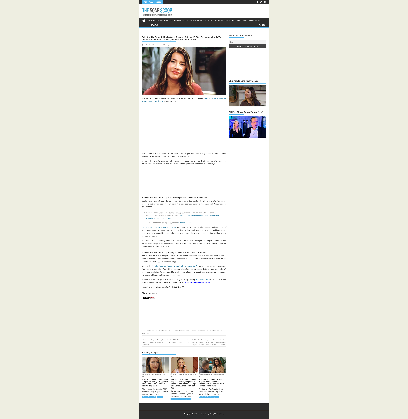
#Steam (216, 214)
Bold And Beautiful (176, 329)
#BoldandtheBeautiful (203, 214)
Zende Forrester (214, 329)
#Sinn (148, 216)
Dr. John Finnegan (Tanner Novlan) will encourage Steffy (175, 264)
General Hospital (197, 21)
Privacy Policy (255, 21)
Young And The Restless (218, 21)
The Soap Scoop (203, 277)
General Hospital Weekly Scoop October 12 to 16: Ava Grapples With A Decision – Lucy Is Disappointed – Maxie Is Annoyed (163, 340)
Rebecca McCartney (163, 45)
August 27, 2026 (149, 372)
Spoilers (164, 329)
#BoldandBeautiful (187, 214)
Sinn (207, 329)
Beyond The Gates (178, 21)
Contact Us (153, 25)
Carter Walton (201, 329)
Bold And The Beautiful (150, 329)
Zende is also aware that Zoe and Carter (159, 225)
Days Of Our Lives (239, 21)
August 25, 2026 (205, 372)
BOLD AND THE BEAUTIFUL (158, 21)
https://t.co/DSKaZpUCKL (161, 216)
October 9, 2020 (184, 221)
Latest (160, 329)
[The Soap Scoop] (144, 20)
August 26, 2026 (177, 372)
